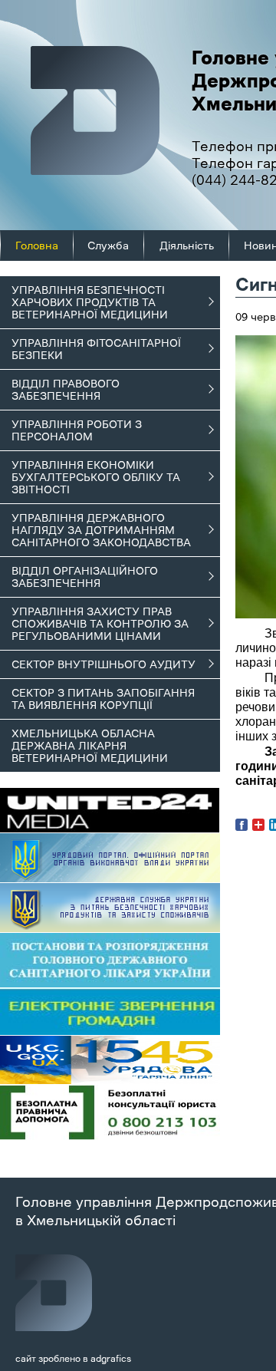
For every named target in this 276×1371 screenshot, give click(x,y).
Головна (36, 245)
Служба (108, 245)
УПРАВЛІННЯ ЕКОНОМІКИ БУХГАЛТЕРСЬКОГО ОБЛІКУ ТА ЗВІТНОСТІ (96, 477)
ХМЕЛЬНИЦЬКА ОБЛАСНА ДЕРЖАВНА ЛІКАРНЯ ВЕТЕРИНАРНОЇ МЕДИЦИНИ (90, 745)
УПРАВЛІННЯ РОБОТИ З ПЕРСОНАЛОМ (77, 430)
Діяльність (186, 245)
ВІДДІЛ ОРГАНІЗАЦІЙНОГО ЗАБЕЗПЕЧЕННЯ (85, 576)
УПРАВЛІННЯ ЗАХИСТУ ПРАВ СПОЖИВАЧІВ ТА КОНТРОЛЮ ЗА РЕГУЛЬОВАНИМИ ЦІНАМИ (100, 623)
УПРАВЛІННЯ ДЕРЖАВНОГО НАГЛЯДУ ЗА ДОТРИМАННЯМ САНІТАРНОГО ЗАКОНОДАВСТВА (101, 530)
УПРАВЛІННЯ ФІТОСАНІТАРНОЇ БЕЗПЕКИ (96, 349)
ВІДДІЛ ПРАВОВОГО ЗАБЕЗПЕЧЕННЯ (66, 389)
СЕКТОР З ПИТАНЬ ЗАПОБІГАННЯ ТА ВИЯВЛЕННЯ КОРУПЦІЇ (103, 698)
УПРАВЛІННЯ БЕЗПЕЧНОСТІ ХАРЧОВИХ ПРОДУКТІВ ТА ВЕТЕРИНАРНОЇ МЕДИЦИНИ (90, 302)
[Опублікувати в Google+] (258, 825)
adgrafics (110, 1358)
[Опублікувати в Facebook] (241, 825)
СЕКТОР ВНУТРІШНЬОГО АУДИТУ (104, 664)
